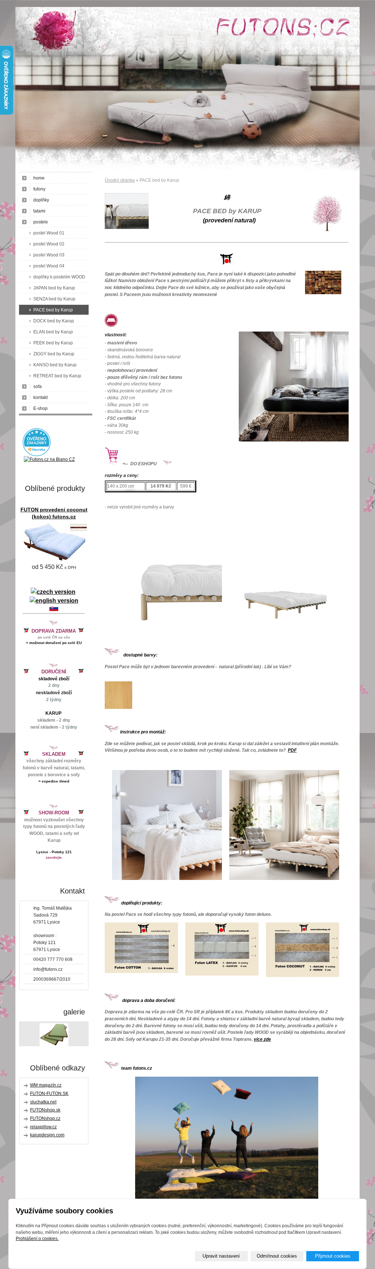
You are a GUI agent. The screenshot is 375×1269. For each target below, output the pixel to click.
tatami (39, 211)
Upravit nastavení (221, 1256)
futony (39, 189)
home (39, 178)
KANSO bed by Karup (55, 364)
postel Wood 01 (48, 233)
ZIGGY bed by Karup (53, 353)
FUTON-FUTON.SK (49, 1093)
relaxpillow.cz (43, 1126)
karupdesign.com (47, 1134)
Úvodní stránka (120, 180)
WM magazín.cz (46, 1085)
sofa (37, 386)
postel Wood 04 (48, 266)
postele (40, 222)
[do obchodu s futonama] (227, 1138)
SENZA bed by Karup (54, 298)
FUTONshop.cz (45, 1118)
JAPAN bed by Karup (54, 288)
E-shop (40, 408)
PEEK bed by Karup (53, 342)
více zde (262, 1039)
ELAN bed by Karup (53, 331)
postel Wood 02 (48, 244)
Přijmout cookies (332, 1256)
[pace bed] (167, 639)
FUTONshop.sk (45, 1110)
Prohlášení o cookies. (37, 1238)
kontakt (40, 397)
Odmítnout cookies (277, 1256)
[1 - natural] (118, 707)
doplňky (41, 200)
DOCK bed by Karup (53, 320)
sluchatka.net (43, 1102)
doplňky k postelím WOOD (59, 277)
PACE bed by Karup (53, 309)
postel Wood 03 (48, 255)
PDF (292, 750)
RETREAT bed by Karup (57, 375)
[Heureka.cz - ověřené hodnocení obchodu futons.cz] (37, 454)
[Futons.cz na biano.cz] (49, 459)
